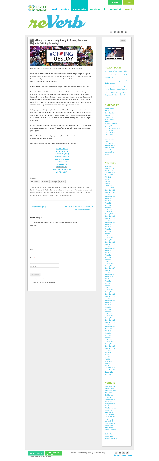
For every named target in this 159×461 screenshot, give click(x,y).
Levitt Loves (109, 134)
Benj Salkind (109, 395)
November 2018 (110, 244)
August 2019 (109, 225)
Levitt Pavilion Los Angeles (79, 190)
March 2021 (108, 185)
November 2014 (110, 348)
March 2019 (108, 235)
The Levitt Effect (110, 150)
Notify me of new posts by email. (44, 282)
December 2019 (110, 216)
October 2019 (109, 220)
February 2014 (109, 363)
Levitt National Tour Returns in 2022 (116, 71)
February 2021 (109, 188)
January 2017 (109, 292)
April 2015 (108, 337)
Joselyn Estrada (110, 403)
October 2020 (109, 194)
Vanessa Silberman (111, 438)
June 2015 (108, 333)
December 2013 (110, 368)
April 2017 (108, 285)
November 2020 (110, 192)
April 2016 (108, 311)
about (54, 9)
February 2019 (109, 238)
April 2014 (108, 359)
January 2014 (109, 365)
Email (32, 258)
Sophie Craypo (109, 434)
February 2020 (109, 211)
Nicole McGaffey (67, 195)
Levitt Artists (109, 130)
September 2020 (110, 196)
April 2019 (108, 233)
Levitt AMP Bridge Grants (113, 128)
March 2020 (108, 209)
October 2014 (109, 350)
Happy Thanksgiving (38, 207)
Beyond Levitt (109, 113)
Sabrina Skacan (110, 427)
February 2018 (109, 264)
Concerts (108, 115)
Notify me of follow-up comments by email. (47, 279)
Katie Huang (109, 412)
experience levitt (97, 9)
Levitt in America (110, 132)
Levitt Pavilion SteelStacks (51, 192)
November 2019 (110, 218)
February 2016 (109, 316)
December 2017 (110, 268)
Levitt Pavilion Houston (62, 190)
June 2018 (108, 255)
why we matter (79, 9)
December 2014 (110, 346)
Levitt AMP (108, 126)
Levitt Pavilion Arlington (77, 187)
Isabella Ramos (110, 399)
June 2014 (108, 355)
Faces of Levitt (109, 117)
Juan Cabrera (109, 406)
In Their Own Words (111, 124)
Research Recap (110, 145)
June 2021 (108, 179)
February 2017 (109, 290)
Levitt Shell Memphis (83, 192)
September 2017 (110, 274)
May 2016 (108, 309)
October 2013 (109, 372)
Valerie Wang (109, 436)
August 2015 (109, 329)
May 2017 (108, 283)
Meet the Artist (109, 139)
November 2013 (110, 370)
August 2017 (109, 277)
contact (73, 453)
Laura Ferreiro (109, 414)
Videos (107, 154)
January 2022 (109, 170)
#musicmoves (109, 108)
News (106, 141)
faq (103, 453)
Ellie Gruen (108, 397)
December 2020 (110, 190)
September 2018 (110, 248)
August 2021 (109, 175)
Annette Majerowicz (111, 390)
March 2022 (108, 166)
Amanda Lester (109, 388)
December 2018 (110, 242)
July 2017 (108, 279)
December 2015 (110, 320)
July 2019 (108, 227)
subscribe (97, 453)
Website (33, 266)
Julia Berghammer (110, 408)
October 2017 (109, 272)
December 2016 (110, 294)
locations (65, 9)
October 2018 (109, 246)
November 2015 (110, 322)
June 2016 (108, 307)
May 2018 (108, 257)
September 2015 (110, 326)
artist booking (82, 453)
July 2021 (108, 177)
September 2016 (110, 300)
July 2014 (108, 352)
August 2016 (109, 303)
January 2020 (109, 214)
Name (32, 249)
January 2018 (109, 266)
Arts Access (109, 111)
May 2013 (108, 374)
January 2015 (109, 344)
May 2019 (108, 231)
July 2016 (108, 305)
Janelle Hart (108, 401)
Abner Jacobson (110, 386)
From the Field (109, 119)
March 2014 (108, 361)
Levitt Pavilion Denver (48, 190)
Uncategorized (109, 152)
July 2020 (108, 201)
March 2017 (108, 287)
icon (36, 453)
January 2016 (109, 318)
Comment (33, 225)
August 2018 (109, 251)
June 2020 (108, 203)
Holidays (48, 187)
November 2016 (110, 296)
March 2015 (108, 339)
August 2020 (109, 199)
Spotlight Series (110, 147)
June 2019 (108, 229)
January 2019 (109, 240)
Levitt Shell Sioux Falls (37, 195)
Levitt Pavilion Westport (68, 192)
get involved (115, 9)
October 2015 (109, 324)
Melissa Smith (109, 421)
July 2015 (108, 331)
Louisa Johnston (110, 417)
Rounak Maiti (109, 425)
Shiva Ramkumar (110, 432)
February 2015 (109, 342)
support (128, 9)
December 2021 (110, 173)
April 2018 (108, 259)
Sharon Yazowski (110, 429)
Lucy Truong (109, 419)
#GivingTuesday (64, 187)
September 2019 (110, 222)
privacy (90, 453)
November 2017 (110, 270)
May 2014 (108, 357)
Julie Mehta (108, 410)
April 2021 (108, 183)
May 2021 (108, 181)
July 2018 (108, 253)
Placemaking (109, 143)
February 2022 (109, 168)
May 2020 (108, 205)
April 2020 (108, 207)
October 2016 (109, 298)
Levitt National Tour (111, 137)
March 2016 (108, 313)
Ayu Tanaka (108, 393)
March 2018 (108, 261)
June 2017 (108, 281)
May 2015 (108, 335)
